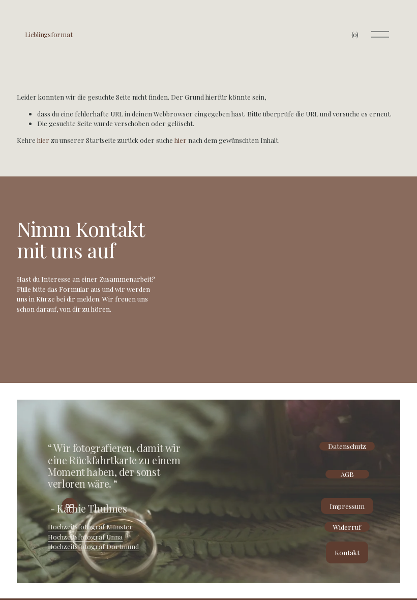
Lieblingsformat (48, 34)
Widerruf (347, 527)
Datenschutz (347, 446)
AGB (347, 474)
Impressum (347, 506)
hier (43, 140)
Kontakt (347, 552)
